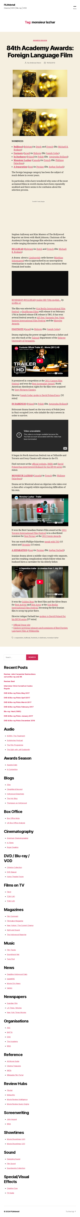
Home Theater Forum (15, 877)
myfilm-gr (16, 303)
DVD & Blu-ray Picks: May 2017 (17, 693)
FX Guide (10, 1193)
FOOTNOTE (18, 329)
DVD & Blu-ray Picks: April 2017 (17, 698)
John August (12, 1119)
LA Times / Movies (14, 1008)
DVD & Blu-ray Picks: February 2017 (19, 707)
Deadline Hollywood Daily (17, 974)
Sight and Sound (13, 930)
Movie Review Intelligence (17, 1099)
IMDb (50, 464)
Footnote (18, 153)
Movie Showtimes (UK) (16, 1139)
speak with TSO (52, 541)
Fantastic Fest (51, 317)
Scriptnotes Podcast (15, 740)
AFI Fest (40, 317)
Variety (9, 988)
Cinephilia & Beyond (14, 789)
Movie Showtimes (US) (16, 1144)
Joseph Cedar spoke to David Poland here (40, 395)
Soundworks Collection (16, 1168)
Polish (41, 157)
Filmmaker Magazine (15, 921)
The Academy (12, 1041)
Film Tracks (11, 950)
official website (39, 464)
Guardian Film (12, 1003)
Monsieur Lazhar (22, 160)
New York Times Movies (16, 1012)
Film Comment (12, 916)
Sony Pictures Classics (25, 390)
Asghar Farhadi (56, 167)
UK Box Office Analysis (16, 823)
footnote (34, 638)
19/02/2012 (51, 63)
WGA (9, 1046)
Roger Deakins (12, 847)
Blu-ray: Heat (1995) (12, 711)
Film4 (9, 892)
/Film (9, 785)
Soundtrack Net (13, 954)
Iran (30, 167)
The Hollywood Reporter (16, 935)
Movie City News (13, 983)
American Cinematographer (17, 838)
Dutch (39, 147)
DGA (9, 1037)
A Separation (20, 167)
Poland (30, 157)
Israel (27, 153)
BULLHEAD (18, 249)
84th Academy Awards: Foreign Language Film (40, 51)
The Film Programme (15, 745)
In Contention (12, 769)
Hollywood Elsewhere (15, 794)
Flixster (10, 1090)
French (49, 147)
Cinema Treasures (14, 1066)
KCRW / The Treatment (16, 736)
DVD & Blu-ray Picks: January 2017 (18, 716)
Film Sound (11, 1164)
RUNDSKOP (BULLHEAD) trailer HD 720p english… (36, 300)
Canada (36, 160)
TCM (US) (11, 901)
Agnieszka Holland (58, 157)
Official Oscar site (21, 625)
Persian (40, 167)
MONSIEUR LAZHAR (22, 475)
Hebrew (37, 153)
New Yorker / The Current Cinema (20, 925)
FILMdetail (9, 5)
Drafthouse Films (30, 311)
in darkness (42, 638)
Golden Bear (28, 602)
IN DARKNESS (19, 404)
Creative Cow (12, 1188)
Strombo (26, 544)
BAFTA (9, 1032)
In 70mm (10, 843)
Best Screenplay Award (43, 384)
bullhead (27, 638)
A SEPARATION (19, 550)
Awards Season (40, 40)
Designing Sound (13, 1159)
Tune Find (11, 959)
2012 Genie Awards (51, 536)
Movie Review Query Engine (18, 1104)
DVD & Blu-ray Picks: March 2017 (17, 702)
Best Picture (30, 536)
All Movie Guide (13, 1061)
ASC (8, 1028)
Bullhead (18, 147)
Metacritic (11, 1095)
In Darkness (20, 157)
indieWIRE (11, 979)
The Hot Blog (12, 798)
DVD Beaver (11, 872)
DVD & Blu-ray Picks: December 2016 (19, 721)
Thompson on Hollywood (17, 803)
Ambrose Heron (35, 63)
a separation (18, 638)
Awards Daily (12, 765)
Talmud (35, 338)
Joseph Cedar (52, 153)
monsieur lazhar (52, 638)
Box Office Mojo (13, 818)
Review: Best (9, 681)
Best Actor (36, 605)
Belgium (28, 147)
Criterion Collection (14, 867)
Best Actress (21, 605)
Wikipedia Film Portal (15, 1075)
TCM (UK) (11, 896)
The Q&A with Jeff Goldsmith (18, 750)
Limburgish (34, 257)
